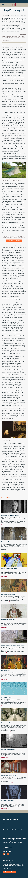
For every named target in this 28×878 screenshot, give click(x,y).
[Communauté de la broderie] (14, 610)
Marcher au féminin (6, 697)
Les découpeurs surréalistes (8, 594)
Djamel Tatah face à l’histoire (8, 775)
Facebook (21, 34)
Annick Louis (5, 705)
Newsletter (23, 34)
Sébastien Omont (6, 679)
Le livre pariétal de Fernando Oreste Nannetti (12, 645)
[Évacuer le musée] (14, 714)
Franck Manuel (6, 652)
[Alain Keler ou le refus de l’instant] (14, 506)
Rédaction (5, 823)
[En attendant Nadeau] (14, 4)
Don (25, 34)
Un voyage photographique (8, 749)
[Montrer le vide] (14, 533)
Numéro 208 (24, 13)
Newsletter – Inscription (14, 240)
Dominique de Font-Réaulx (8, 731)
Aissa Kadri (5, 627)
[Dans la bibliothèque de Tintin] (14, 559)
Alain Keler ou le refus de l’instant (10, 515)
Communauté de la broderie (8, 619)
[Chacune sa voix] (14, 661)
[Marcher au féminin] (14, 688)
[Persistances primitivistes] (14, 791)
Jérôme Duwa (6, 808)
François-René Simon (7, 601)
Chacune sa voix (5, 670)
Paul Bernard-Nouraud (7, 524)
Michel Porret (5, 576)
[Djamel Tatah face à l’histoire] (14, 766)
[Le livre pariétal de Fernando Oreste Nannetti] (14, 636)
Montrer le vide (5, 542)
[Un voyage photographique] (14, 740)
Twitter (18, 34)
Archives (5, 822)
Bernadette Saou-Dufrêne (8, 782)
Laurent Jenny (6, 13)
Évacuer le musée (5, 723)
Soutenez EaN (9, 872)
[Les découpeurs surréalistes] (14, 585)
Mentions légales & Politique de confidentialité (12, 829)
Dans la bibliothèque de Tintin (9, 568)
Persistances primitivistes (7, 800)
